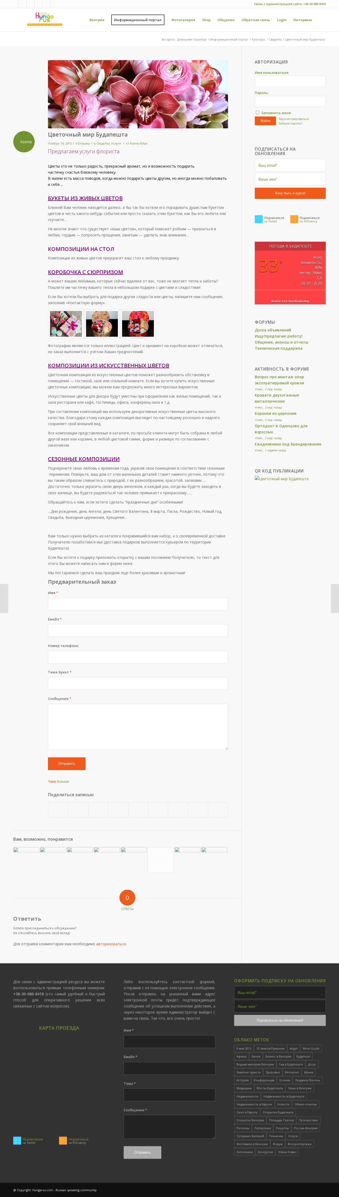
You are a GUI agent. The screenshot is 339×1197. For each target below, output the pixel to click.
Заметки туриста (249, 1072)
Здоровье (273, 1072)
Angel (294, 1048)
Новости (283, 1104)
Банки (256, 1056)
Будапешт (303, 1056)
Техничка (276, 1136)
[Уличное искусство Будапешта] (134, 859)
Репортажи (263, 1128)
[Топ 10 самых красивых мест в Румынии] (107, 860)
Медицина (244, 1088)
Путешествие (308, 1120)
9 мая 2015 (244, 1048)
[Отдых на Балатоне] (187, 860)
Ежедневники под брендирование (288, 444)
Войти (265, 121)
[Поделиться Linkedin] (138, 810)
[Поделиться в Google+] (98, 810)
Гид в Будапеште (291, 1064)
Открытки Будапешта (278, 1112)
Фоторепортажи (299, 1144)
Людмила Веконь (307, 1080)
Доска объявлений (273, 329)
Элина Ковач (287, 1152)
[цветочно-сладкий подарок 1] (138, 324)
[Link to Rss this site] (55, 4)
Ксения (63, 781)
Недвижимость (247, 1096)
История (243, 1080)
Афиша (242, 1056)
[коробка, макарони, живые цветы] (66, 324)
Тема (130, 1083)
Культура (258, 39)
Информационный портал (229, 39)
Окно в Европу (247, 1112)
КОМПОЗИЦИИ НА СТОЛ (81, 249)
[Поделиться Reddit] (198, 810)
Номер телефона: (63, 645)
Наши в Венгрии (299, 1088)
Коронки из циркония (275, 413)
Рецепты (282, 1128)
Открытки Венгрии (250, 1120)
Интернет (292, 1072)
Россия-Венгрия (306, 1128)
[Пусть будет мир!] (53, 860)
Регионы (243, 1128)
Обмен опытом (306, 1104)
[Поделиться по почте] (218, 810)
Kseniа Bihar (139, 143)
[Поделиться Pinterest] (118, 810)
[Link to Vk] (38, 4)
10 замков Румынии (270, 1048)
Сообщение (59, 698)
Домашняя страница (191, 39)
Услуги (116, 143)
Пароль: (262, 92)
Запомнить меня (276, 112)
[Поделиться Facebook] (58, 810)
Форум (278, 1144)
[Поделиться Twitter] (78, 810)
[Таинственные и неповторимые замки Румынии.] (214, 860)
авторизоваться (111, 943)
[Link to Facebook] (22, 4)
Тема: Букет (60, 672)
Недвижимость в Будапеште (284, 1096)
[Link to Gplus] (46, 4)
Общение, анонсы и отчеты (281, 342)
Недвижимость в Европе (254, 1104)
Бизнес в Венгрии (278, 1056)
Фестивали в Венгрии (252, 1144)
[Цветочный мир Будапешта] (138, 94)
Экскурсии (265, 1152)
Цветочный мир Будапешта (88, 134)
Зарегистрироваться (294, 119)
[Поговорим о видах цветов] (160, 860)
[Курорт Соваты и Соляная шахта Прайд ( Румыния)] (26, 860)
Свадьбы (275, 39)
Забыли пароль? (290, 123)
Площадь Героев (281, 1120)
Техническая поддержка (279, 348)
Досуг (312, 1064)
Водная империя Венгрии (255, 1064)
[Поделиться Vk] (178, 810)
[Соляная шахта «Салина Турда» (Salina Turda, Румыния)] (80, 860)
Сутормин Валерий (250, 1136)
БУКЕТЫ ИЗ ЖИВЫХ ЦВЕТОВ (85, 198)
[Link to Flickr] (30, 4)
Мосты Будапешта (270, 1088)
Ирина (308, 1072)
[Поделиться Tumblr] (158, 810)
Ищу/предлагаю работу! (278, 336)
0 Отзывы (82, 143)
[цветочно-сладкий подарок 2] (102, 324)
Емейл (55, 619)
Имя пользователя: (272, 72)
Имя (53, 592)
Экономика (245, 1152)
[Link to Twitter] (15, 4)
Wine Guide (311, 1048)
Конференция (264, 1080)
